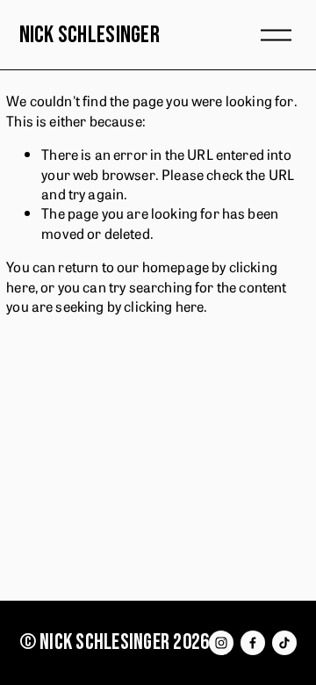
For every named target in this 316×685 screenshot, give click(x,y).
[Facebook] (253, 643)
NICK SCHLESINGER (89, 34)
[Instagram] (221, 643)
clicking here (164, 305)
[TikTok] (284, 643)
